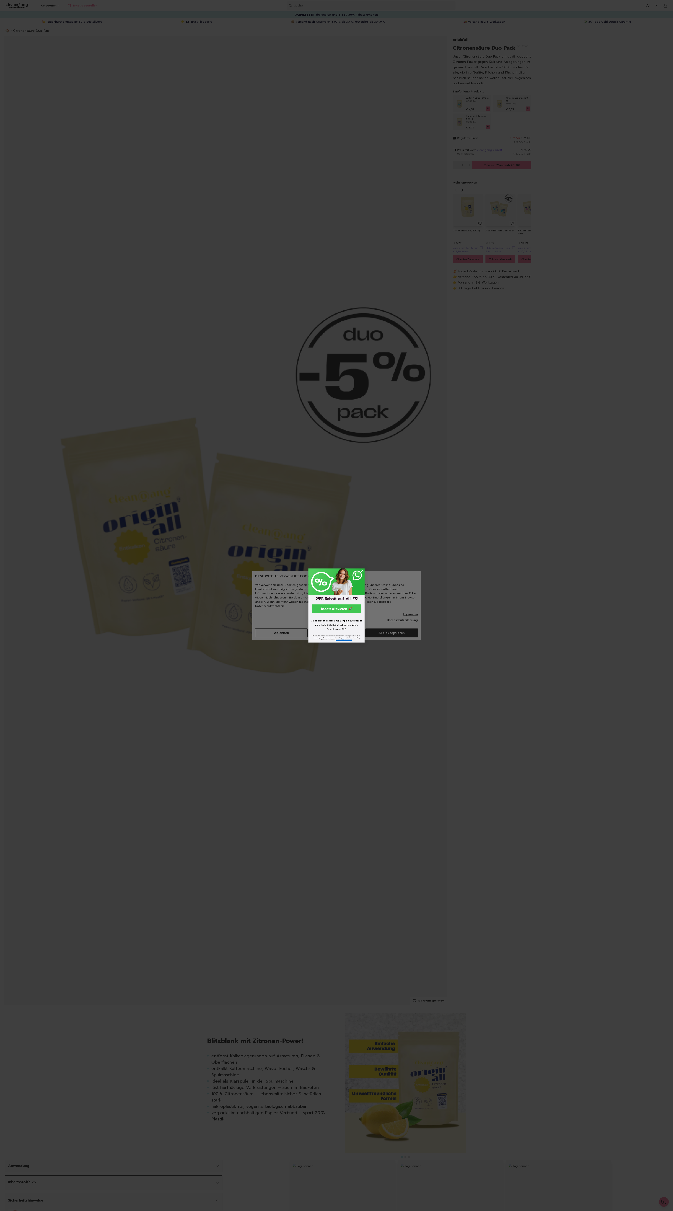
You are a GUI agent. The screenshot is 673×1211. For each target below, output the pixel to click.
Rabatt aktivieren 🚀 (336, 608)
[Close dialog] (362, 570)
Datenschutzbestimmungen (344, 640)
